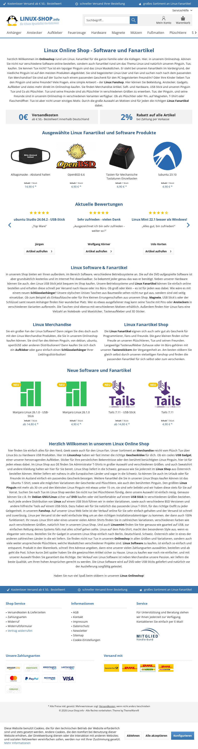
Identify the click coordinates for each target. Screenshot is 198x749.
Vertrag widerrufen (20, 631)
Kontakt (78, 617)
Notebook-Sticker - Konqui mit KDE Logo (167, 176)
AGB (76, 612)
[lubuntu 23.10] (122, 156)
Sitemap (78, 635)
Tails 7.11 (122, 412)
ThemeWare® (131, 710)
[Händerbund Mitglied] (164, 634)
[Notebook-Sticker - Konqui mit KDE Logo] (167, 156)
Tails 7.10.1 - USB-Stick (167, 412)
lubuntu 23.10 (122, 174)
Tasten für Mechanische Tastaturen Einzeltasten (76, 176)
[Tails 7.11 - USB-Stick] (76, 393)
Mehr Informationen (17, 743)
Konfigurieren (182, 735)
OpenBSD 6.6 (30, 174)
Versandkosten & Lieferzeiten (27, 612)
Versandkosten (107, 706)
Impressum (80, 621)
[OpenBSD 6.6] (30, 156)
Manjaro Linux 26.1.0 (30, 412)
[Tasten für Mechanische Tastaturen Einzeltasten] (76, 156)
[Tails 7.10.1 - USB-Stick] (167, 393)
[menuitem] (181, 10)
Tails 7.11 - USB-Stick (76, 412)
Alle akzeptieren (156, 735)
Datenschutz (81, 626)
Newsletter (80, 631)
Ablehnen (133, 735)
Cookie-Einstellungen (86, 640)
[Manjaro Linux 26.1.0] (30, 393)
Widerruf (13, 621)
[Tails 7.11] (122, 393)
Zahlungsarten (17, 617)
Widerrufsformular (20, 626)
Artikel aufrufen (37, 251)
